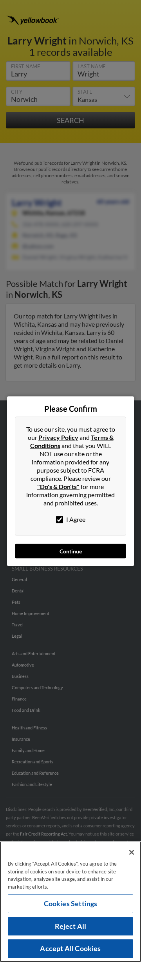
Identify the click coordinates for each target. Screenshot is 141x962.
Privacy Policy (58, 437)
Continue (71, 551)
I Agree (75, 519)
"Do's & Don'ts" (58, 486)
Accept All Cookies (70, 948)
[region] (70, 901)
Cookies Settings (71, 903)
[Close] (131, 852)
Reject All (71, 926)
